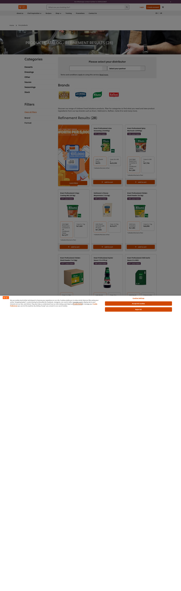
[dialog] (90, 443)
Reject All (138, 309)
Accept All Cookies (138, 303)
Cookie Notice (77, 304)
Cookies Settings (138, 298)
